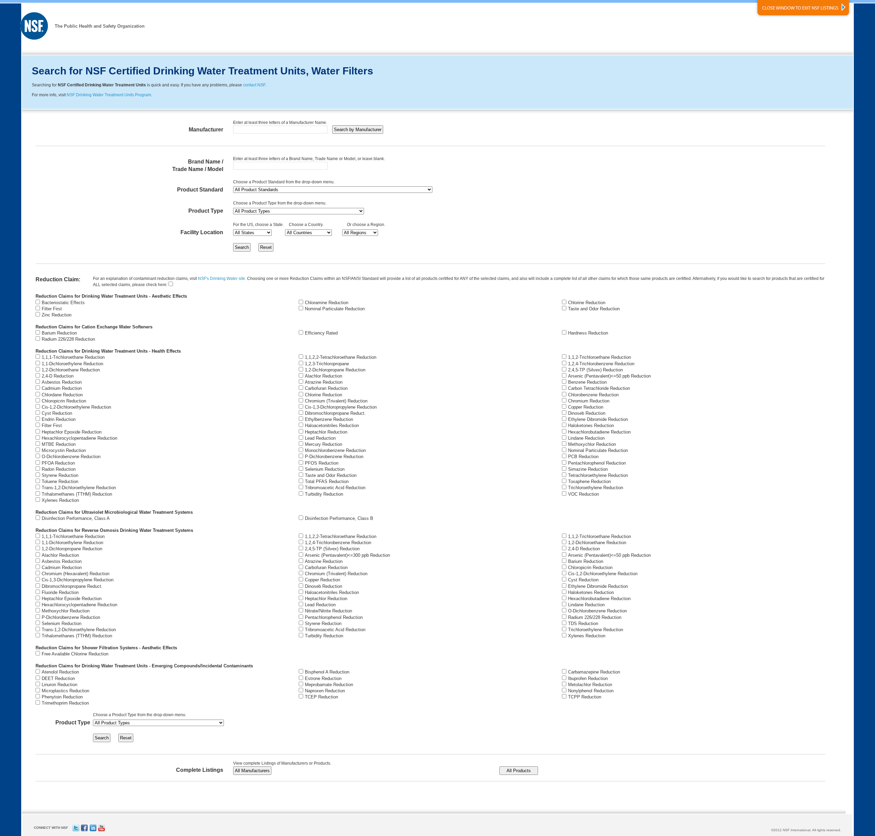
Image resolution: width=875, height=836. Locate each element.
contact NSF (254, 85)
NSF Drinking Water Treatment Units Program (109, 95)
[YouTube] (101, 830)
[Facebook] (84, 830)
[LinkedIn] (93, 830)
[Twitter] (75, 830)
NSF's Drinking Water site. (222, 278)
